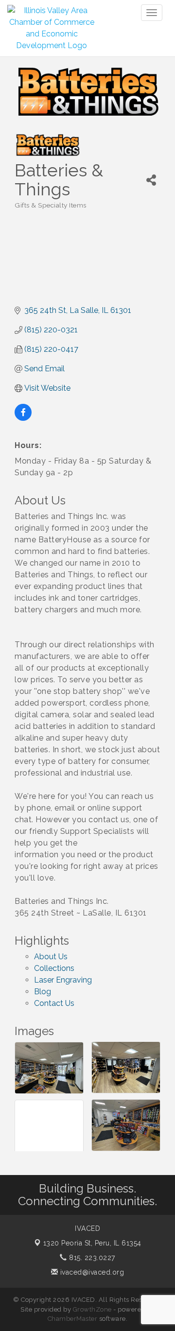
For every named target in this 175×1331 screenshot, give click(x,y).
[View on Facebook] (23, 418)
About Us (51, 956)
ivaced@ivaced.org (91, 1272)
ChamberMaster (73, 1318)
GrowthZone (92, 1309)
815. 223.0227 (91, 1258)
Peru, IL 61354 (92, 1243)
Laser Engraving (63, 980)
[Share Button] (150, 180)
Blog (42, 991)
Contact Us (54, 1003)
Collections (54, 968)
